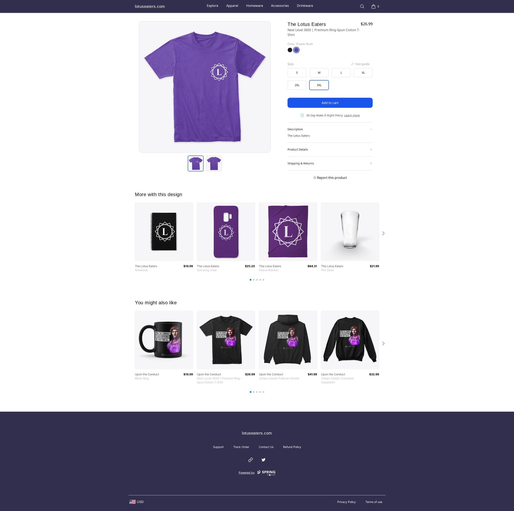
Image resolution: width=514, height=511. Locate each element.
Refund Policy (292, 447)
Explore (212, 5)
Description (295, 129)
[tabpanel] (205, 87)
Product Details (298, 149)
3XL (319, 85)
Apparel (232, 5)
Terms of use (373, 502)
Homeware (254, 5)
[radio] (297, 72)
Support (218, 447)
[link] (164, 232)
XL (363, 72)
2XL (297, 85)
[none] (360, 64)
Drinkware (305, 5)
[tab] (195, 163)
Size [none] (291, 64)
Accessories (280, 5)
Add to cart (330, 103)
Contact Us (266, 447)
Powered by (247, 472)
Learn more (352, 115)
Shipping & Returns (301, 163)
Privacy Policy (346, 502)
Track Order (241, 447)
